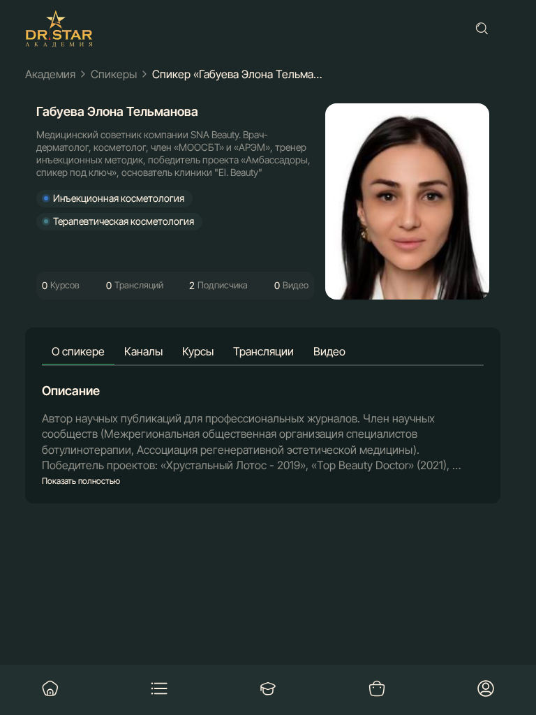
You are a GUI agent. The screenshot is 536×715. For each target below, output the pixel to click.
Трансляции (263, 351)
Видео (329, 351)
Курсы (198, 351)
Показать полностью (81, 481)
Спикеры (114, 74)
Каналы (143, 351)
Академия (50, 74)
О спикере (78, 351)
